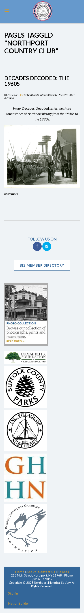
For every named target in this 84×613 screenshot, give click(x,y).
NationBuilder (18, 603)
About (31, 572)
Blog (21, 95)
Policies (63, 572)
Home (19, 572)
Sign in (13, 593)
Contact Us (46, 572)
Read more (11, 194)
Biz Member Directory (42, 265)
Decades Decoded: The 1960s (36, 81)
